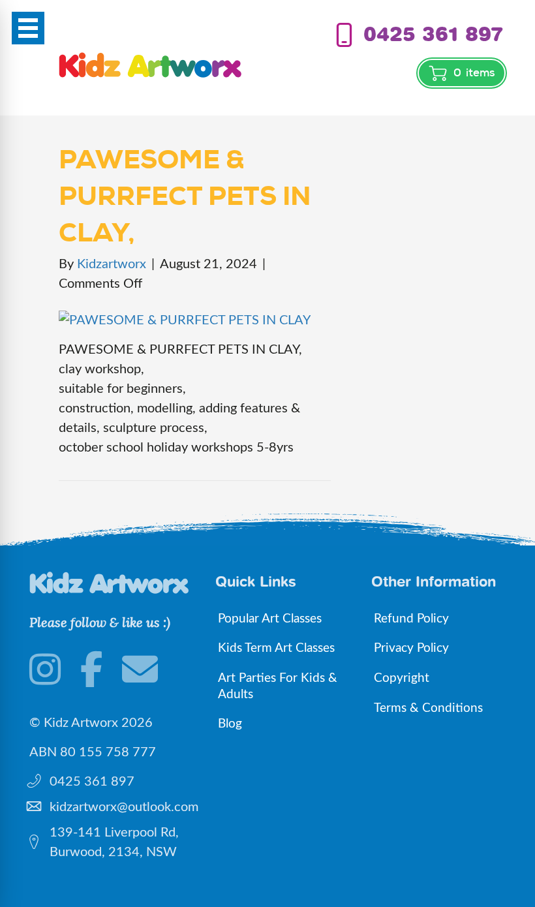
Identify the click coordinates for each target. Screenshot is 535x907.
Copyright (401, 678)
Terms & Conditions (428, 708)
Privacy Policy (411, 648)
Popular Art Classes (270, 619)
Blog (230, 724)
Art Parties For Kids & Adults (277, 686)
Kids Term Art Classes (276, 648)
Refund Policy (411, 619)
